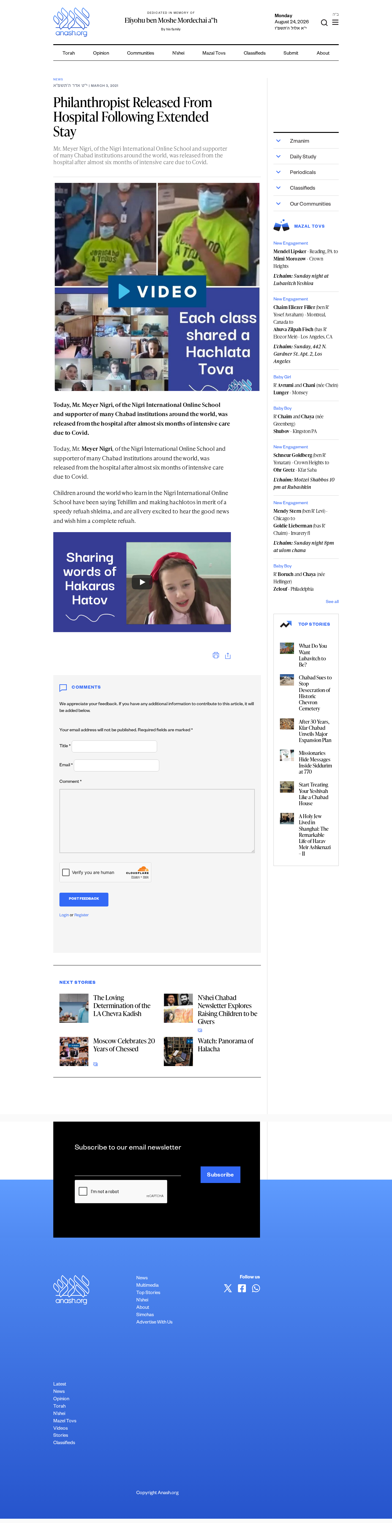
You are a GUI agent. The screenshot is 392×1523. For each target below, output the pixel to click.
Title (65, 746)
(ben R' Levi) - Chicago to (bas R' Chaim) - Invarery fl (300, 522)
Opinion (101, 53)
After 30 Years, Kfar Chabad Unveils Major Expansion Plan (315, 731)
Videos (60, 1429)
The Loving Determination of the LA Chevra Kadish (121, 1005)
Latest (59, 1384)
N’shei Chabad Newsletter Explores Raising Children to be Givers (227, 1009)
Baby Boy (282, 409)
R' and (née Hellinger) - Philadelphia (299, 581)
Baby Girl (282, 377)
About (323, 53)
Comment (70, 782)
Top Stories (148, 1293)
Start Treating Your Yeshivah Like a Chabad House (313, 794)
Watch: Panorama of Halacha (225, 1044)
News (58, 80)
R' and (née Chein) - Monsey (305, 389)
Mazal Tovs (213, 53)
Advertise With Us (154, 1322)
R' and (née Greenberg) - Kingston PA (298, 424)
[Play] (142, 582)
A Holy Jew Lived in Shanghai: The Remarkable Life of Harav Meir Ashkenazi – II (315, 834)
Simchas (145, 1315)
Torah (68, 53)
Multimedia (147, 1286)
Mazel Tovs (64, 1421)
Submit (291, 53)
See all (332, 602)
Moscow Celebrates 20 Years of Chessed (124, 1044)
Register (81, 916)
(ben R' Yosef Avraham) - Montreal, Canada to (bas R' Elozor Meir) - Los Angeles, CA (303, 322)
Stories (60, 1436)
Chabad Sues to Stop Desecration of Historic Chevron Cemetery (315, 693)
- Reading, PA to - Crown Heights (305, 258)
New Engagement (290, 244)
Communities (140, 53)
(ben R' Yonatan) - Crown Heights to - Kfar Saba (301, 462)
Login (64, 916)
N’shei (178, 53)
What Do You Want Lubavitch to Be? (313, 655)
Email (66, 765)
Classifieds (255, 53)
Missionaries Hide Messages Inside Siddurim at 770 (315, 762)
